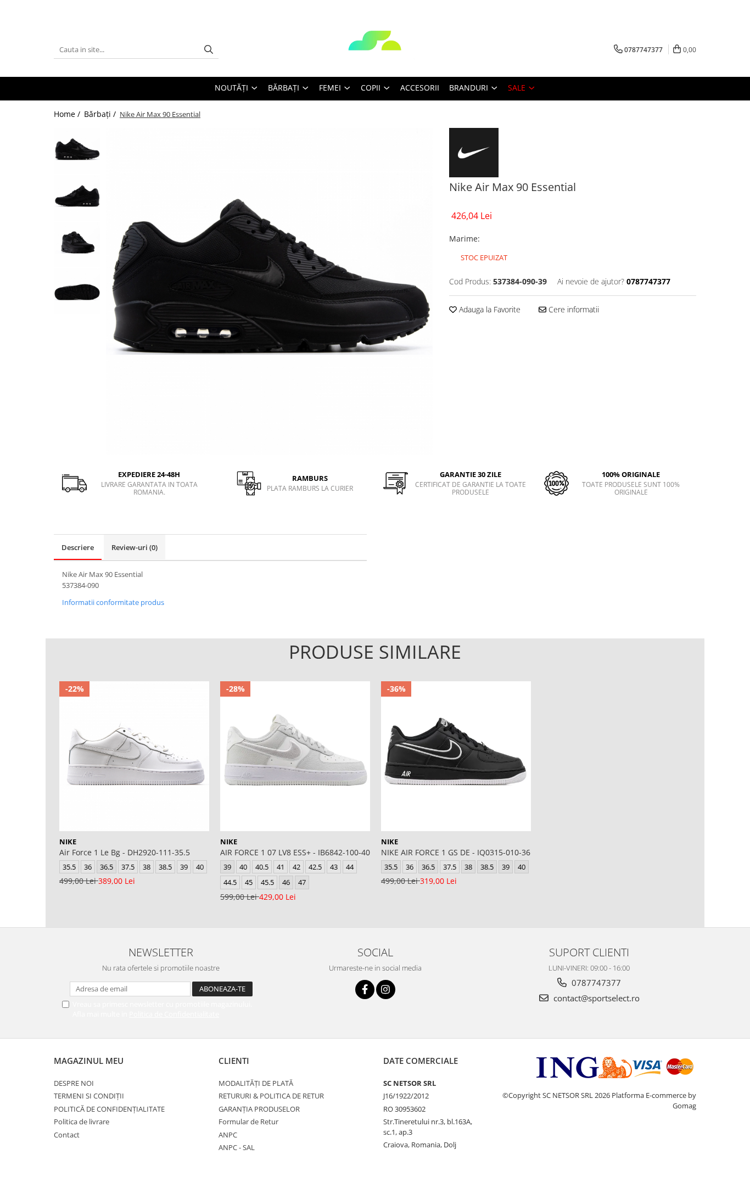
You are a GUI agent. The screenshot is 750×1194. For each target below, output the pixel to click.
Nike (67, 842)
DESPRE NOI (74, 1083)
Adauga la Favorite (488, 309)
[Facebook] (364, 989)
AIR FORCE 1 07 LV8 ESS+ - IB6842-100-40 (295, 852)
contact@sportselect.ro (595, 998)
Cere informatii (572, 309)
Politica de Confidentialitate (174, 1014)
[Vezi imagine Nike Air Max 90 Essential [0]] (77, 151)
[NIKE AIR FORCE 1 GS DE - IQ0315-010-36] (456, 756)
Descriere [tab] (77, 547)
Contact (67, 1135)
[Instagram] (385, 989)
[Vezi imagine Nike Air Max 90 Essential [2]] (77, 244)
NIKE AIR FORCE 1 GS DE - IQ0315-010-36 (455, 852)
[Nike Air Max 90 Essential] (269, 291)
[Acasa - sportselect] (375, 49)
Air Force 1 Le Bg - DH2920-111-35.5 (124, 852)
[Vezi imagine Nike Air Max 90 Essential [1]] (77, 198)
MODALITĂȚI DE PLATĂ (256, 1083)
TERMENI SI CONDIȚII (89, 1096)
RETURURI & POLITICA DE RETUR (271, 1096)
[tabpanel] (269, 291)
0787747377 (595, 982)
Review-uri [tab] (134, 547)
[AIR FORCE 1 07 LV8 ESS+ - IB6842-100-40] (295, 756)
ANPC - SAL (237, 1147)
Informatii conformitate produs (113, 602)
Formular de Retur (248, 1121)
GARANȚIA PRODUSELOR (259, 1109)
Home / (68, 114)
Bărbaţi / (101, 114)
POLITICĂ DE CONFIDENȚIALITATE (109, 1109)
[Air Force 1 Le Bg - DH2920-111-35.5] (134, 756)
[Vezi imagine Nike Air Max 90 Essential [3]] (77, 291)
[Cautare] (209, 50)
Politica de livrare (81, 1121)
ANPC (228, 1135)
